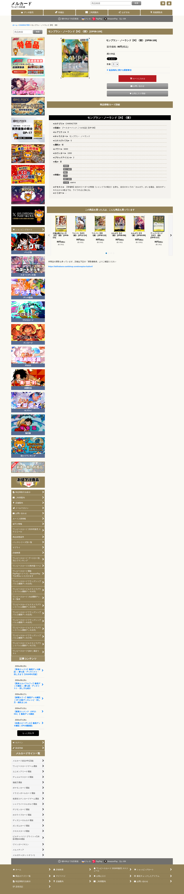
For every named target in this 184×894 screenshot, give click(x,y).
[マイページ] (169, 3)
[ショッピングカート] (162, 3)
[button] (137, 93)
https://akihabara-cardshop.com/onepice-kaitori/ (70, 266)
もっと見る (27, 733)
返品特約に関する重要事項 (120, 70)
